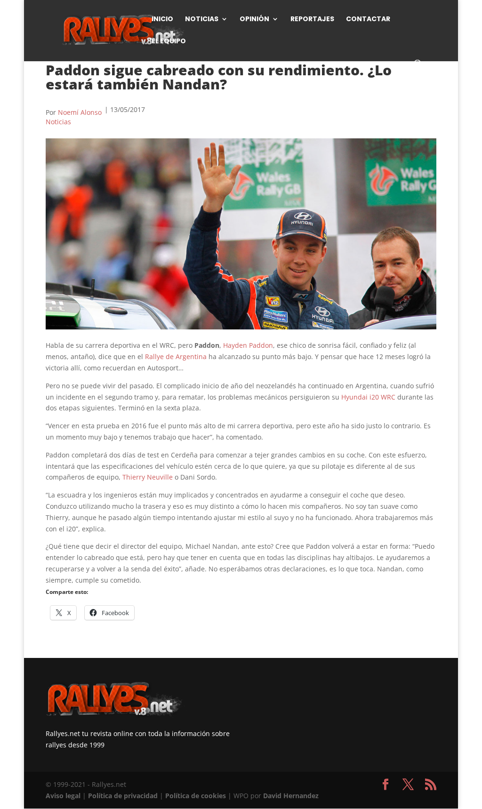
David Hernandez (291, 795)
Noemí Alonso (80, 112)
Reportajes (312, 20)
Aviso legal (63, 795)
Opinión (254, 20)
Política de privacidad (123, 795)
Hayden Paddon (248, 345)
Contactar (368, 20)
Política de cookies (195, 795)
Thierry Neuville (147, 477)
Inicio (162, 20)
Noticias (201, 20)
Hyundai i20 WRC (368, 396)
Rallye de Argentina (176, 356)
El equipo (169, 42)
